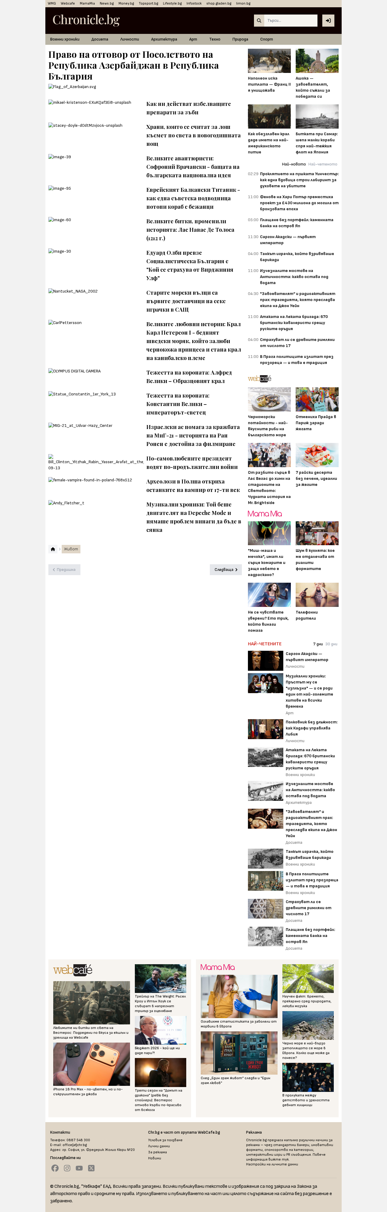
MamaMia (87, 3)
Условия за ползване (165, 1140)
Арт (193, 39)
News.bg (107, 3)
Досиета (100, 39)
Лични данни (159, 1146)
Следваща (224, 569)
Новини (154, 1158)
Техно (214, 39)
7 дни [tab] (318, 644)
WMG (52, 3)
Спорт (266, 39)
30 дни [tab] (331, 644)
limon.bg (243, 3)
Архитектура (164, 39)
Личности (129, 39)
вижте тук (278, 1159)
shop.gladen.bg (219, 3)
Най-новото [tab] (294, 164)
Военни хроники (65, 39)
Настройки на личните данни (272, 1164)
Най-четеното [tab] (322, 164)
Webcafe (68, 3)
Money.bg (126, 3)
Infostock (194, 3)
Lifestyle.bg (172, 3)
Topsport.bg (148, 3)
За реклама (157, 1152)
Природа (240, 39)
